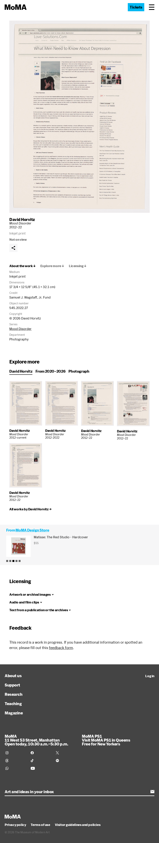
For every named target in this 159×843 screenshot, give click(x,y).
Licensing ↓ (77, 265)
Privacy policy (15, 824)
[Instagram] (16, 752)
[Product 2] (10, 561)
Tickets (136, 7)
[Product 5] (20, 561)
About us (13, 675)
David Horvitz (22, 219)
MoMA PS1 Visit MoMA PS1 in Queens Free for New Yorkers (106, 740)
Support (12, 685)
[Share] (13, 248)
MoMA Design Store (32, 530)
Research (13, 694)
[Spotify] (66, 760)
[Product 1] (7, 561)
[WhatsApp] (16, 768)
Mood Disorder (20, 329)
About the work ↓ (22, 265)
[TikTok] (41, 760)
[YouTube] (41, 768)
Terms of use (40, 824)
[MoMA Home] (16, 7)
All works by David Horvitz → (30, 509)
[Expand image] (79, 117)
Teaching (13, 703)
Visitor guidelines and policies (78, 824)
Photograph (78, 371)
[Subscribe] (152, 791)
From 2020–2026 (50, 371)
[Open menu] (151, 7)
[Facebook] (41, 752)
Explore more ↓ (52, 265)
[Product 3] (13, 561)
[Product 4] (16, 561)
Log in (149, 676)
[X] (66, 752)
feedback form (61, 648)
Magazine (14, 713)
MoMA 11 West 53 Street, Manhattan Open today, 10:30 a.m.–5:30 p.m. (36, 740)
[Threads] (16, 760)
